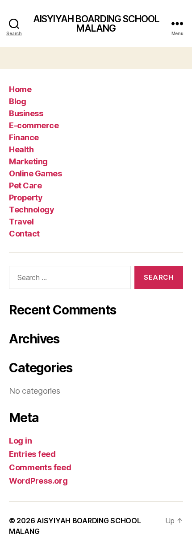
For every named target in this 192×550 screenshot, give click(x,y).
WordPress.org (38, 480)
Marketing (28, 161)
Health (21, 149)
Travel (21, 221)
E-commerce (33, 125)
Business (26, 113)
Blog (17, 101)
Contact (24, 233)
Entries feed (32, 454)
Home (20, 89)
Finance (24, 137)
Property (25, 197)
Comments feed (40, 467)
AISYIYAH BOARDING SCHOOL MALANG (96, 23)
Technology (31, 209)
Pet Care (25, 185)
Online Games (35, 173)
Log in (20, 440)
